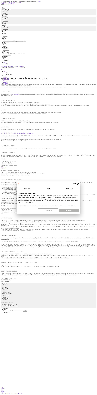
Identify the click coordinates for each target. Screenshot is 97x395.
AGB (4, 297)
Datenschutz (6, 298)
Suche (4, 309)
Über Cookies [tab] (69, 188)
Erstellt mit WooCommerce (12, 305)
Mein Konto (21, 393)
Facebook (5, 284)
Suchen (25, 310)
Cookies (5, 299)
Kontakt (5, 287)
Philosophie (6, 79)
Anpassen (47, 210)
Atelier (4, 82)
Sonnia (5, 78)
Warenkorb (6, 312)
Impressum (5, 295)
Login (2, 393)
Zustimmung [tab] (27, 188)
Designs (2, 388)
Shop (2, 387)
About (2, 390)
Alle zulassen (69, 210)
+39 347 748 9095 (7, 293)
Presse (2, 392)
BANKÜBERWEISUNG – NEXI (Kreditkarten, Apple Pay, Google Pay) (17, 133)
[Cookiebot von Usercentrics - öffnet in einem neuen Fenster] (72, 184)
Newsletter (5, 288)
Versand (5, 289)
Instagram (5, 283)
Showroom (5, 80)
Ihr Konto (5, 308)
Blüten (4, 83)
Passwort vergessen (13, 393)
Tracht (4, 84)
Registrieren (6, 393)
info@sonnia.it (4, 167)
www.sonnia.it (15, 94)
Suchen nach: (6, 310)
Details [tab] (48, 188)
